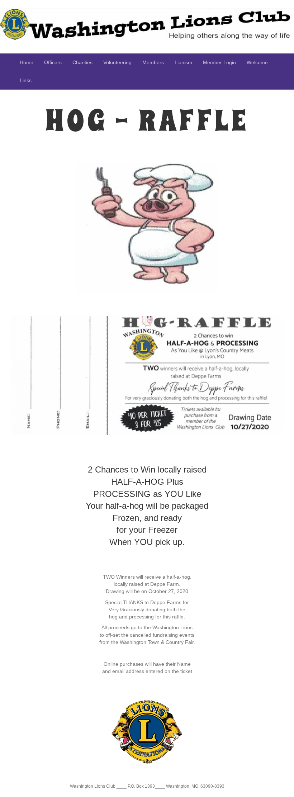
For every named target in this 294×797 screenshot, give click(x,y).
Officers (53, 62)
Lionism (183, 62)
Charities (82, 62)
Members (153, 62)
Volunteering (117, 62)
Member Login (219, 62)
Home (26, 62)
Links (26, 80)
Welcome (257, 62)
